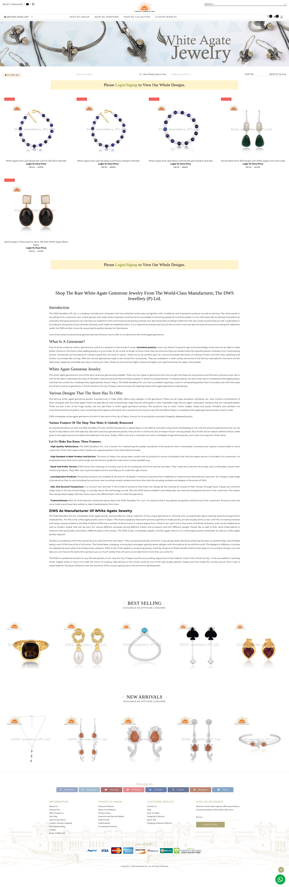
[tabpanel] (31, 649)
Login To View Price (36, 164)
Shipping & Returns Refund (159, 823)
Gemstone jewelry (146, 347)
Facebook (69, 789)
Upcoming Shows (57, 820)
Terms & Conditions (107, 809)
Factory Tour (54, 809)
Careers (52, 830)
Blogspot (202, 789)
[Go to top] (281, 870)
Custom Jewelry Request (60, 823)
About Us (53, 806)
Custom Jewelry (166, 17)
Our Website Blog (57, 826)
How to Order (153, 813)
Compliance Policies (107, 826)
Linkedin (158, 789)
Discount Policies (106, 806)
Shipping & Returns (155, 816)
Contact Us (152, 806)
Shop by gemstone (106, 17)
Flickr (225, 789)
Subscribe (210, 824)
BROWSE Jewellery (18, 17)
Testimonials (103, 820)
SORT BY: (249, 74)
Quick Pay (151, 820)
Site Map (53, 816)
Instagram (91, 789)
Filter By (13, 75)
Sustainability (104, 823)
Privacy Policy (104, 813)
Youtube (113, 789)
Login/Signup (126, 85)
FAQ (149, 809)
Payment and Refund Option (111, 816)
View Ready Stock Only (154, 74)
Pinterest (136, 789)
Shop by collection (137, 17)
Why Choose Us (56, 813)
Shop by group (79, 17)
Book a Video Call (57, 833)
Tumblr (180, 789)
